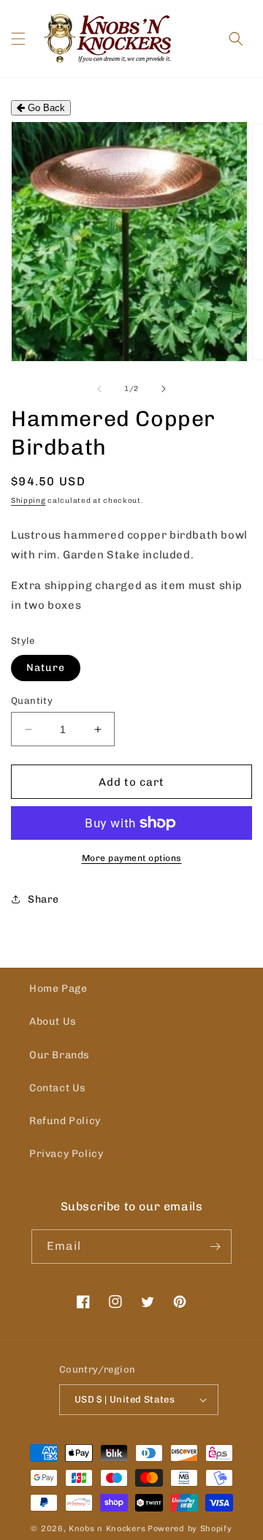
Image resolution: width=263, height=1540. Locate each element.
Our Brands (59, 1055)
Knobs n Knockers (107, 1528)
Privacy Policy (66, 1154)
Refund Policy (65, 1121)
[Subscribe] (215, 1246)
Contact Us (57, 1088)
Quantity (32, 700)
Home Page (58, 988)
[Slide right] (164, 389)
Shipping (28, 500)
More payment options (132, 858)
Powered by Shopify (190, 1528)
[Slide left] (99, 389)
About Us (53, 1021)
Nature (45, 667)
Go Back (45, 107)
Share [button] (43, 899)
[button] (18, 39)
